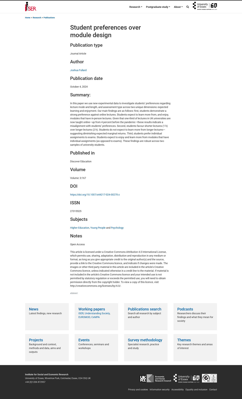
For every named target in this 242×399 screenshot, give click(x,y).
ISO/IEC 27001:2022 (209, 378)
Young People (98, 227)
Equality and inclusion (196, 389)
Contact (213, 389)
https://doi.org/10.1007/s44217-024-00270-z (95, 194)
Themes (184, 340)
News (33, 309)
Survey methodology (145, 340)
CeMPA (95, 317)
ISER (81, 313)
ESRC (155, 378)
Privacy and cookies (138, 389)
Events (84, 340)
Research (134, 6)
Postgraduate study (157, 6)
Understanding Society (97, 313)
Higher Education (79, 227)
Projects (36, 340)
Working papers (91, 309)
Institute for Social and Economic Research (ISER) (30, 7)
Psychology (117, 227)
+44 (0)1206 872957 (35, 382)
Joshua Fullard (78, 70)
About (177, 6)
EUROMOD (84, 317)
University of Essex (205, 7)
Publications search (144, 309)
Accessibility (177, 389)
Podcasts (185, 309)
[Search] (187, 6)
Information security (160, 389)
